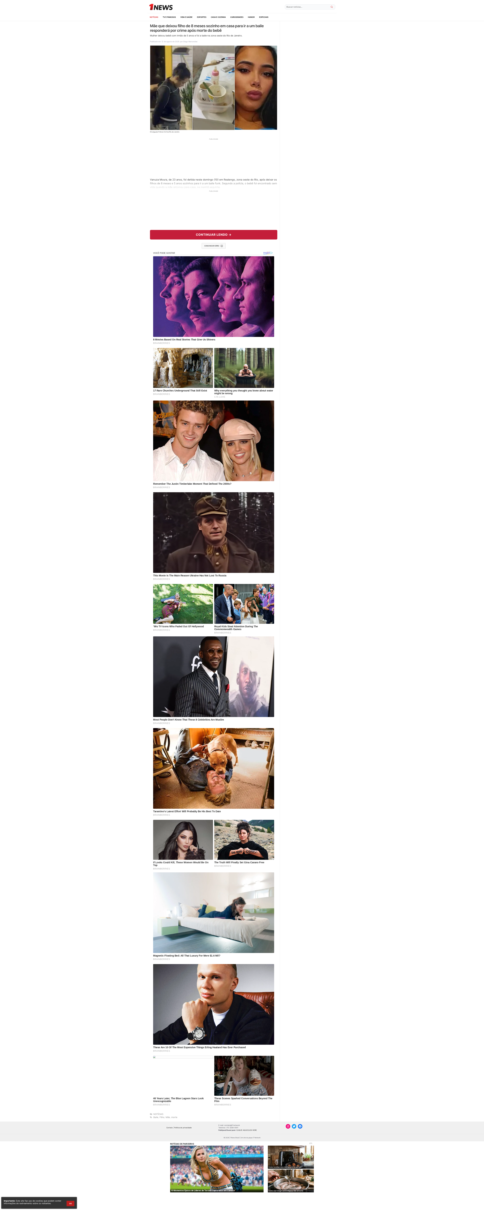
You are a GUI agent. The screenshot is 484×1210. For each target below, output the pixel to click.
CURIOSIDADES (236, 17)
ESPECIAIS (263, 17)
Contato (169, 1128)
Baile (155, 1117)
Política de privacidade (183, 1128)
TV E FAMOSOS (169, 17)
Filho (162, 1117)
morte (174, 1117)
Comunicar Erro (211, 246)
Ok (70, 1203)
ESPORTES (201, 17)
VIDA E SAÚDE (186, 17)
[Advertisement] (213, 158)
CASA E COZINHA (218, 17)
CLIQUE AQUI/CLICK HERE (246, 1130)
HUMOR (251, 17)
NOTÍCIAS (154, 17)
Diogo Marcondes (190, 41)
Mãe (168, 1117)
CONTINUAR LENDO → (214, 234)
